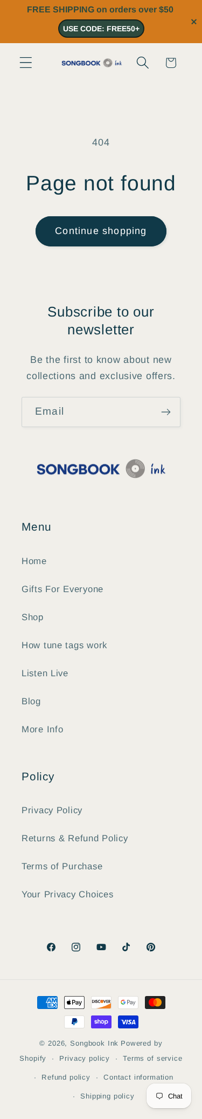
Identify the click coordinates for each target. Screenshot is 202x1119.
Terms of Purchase (62, 866)
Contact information (138, 1077)
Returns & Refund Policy (75, 838)
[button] (26, 63)
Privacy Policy (52, 810)
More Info (42, 729)
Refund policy (65, 1077)
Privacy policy (84, 1058)
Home (34, 561)
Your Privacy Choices (67, 894)
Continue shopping (101, 230)
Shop (33, 617)
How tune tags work (64, 645)
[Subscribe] (165, 412)
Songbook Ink (94, 1043)
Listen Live (45, 673)
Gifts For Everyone (62, 589)
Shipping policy (107, 1096)
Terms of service (152, 1058)
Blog (31, 701)
